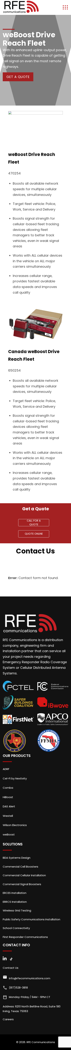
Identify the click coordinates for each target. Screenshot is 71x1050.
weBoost (9, 834)
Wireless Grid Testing (17, 910)
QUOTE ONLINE (34, 534)
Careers (8, 1019)
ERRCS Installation (15, 902)
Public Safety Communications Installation (31, 919)
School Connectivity (16, 928)
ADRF (6, 769)
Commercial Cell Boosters (20, 866)
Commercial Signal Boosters (22, 884)
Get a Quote (18, 77)
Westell (8, 816)
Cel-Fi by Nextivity (15, 778)
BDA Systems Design (16, 858)
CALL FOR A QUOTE (34, 522)
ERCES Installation (14, 893)
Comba (8, 788)
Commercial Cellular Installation (24, 875)
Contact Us (10, 968)
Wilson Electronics (15, 825)
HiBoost (8, 797)
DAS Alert (9, 806)
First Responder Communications (25, 937)
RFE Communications (41, 1042)
